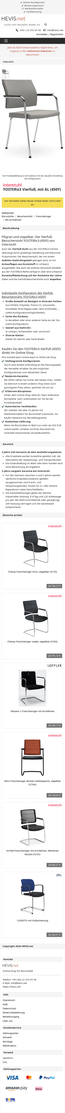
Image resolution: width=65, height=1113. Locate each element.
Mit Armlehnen (13, 219)
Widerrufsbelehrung (14, 1012)
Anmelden (42, 34)
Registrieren (56, 34)
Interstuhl (8, 61)
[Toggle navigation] (6, 41)
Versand (7, 1037)
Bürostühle (8, 216)
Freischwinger (43, 216)
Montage (7, 1041)
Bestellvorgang (11, 1016)
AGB (5, 1004)
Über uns (8, 1020)
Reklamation (9, 1045)
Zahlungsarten (10, 1033)
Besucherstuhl (24, 216)
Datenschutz (9, 1008)
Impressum (9, 1000)
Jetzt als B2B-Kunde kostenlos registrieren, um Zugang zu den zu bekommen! (32, 51)
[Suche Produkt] (45, 24)
